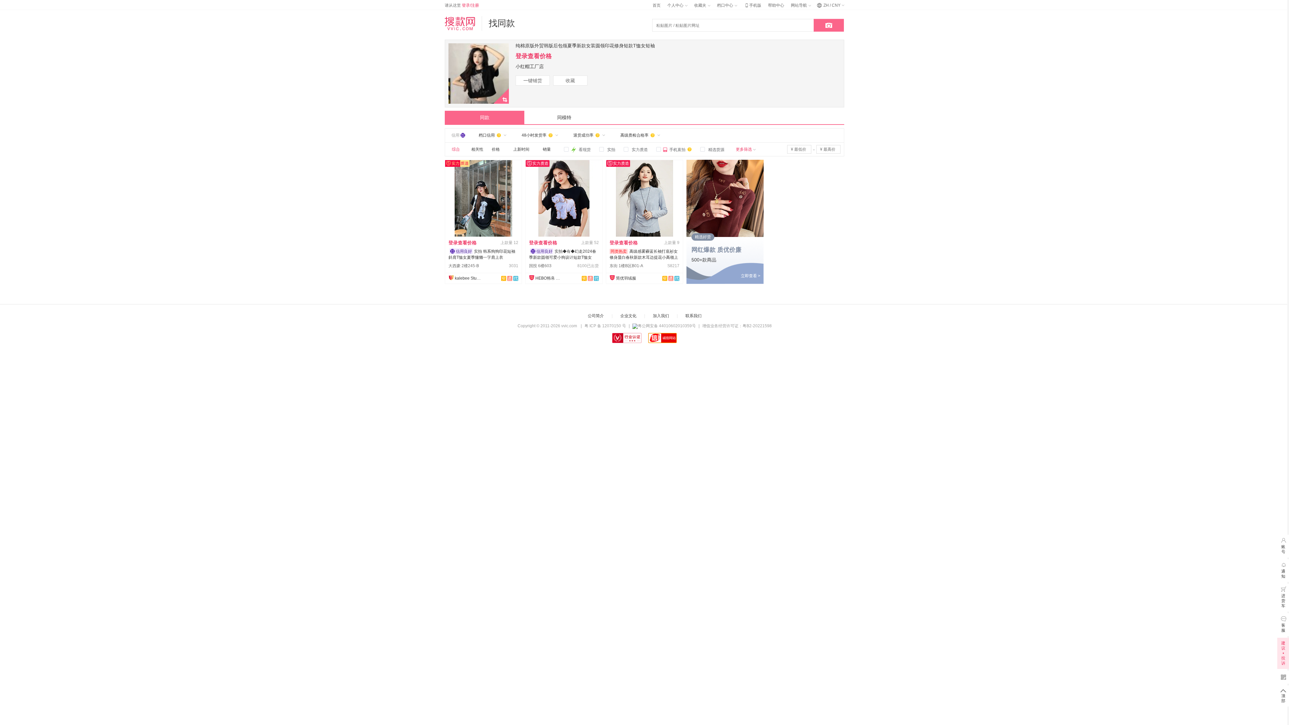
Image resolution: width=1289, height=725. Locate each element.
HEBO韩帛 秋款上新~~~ (548, 278)
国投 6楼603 (540, 265)
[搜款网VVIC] (460, 23)
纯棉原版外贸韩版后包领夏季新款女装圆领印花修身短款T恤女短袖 (585, 45)
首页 (657, 5)
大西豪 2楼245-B (463, 265)
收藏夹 (700, 5)
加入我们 (661, 315)
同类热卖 (619, 251)
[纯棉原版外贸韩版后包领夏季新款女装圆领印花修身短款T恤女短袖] (478, 102)
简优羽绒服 (626, 278)
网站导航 (799, 5)
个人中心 (675, 5)
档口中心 (725, 5)
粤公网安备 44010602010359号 (667, 326)
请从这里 (462, 5)
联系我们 (693, 315)
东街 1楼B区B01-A (626, 265)
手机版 (752, 5)
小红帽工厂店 (530, 66)
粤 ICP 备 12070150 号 (605, 326)
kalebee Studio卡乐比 (468, 278)
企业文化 (628, 315)
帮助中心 (776, 5)
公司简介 (596, 315)
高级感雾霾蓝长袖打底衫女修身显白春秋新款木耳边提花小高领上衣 (644, 257)
